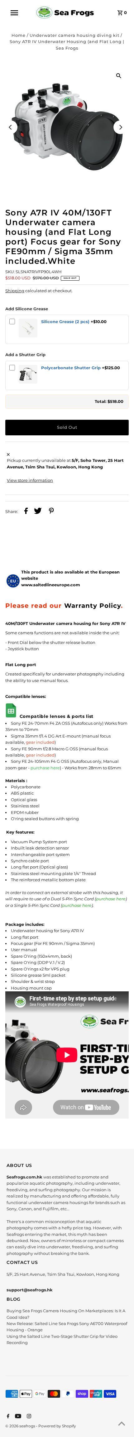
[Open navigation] (18, 13)
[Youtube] (17, 1416)
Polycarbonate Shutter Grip (71, 367)
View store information (30, 480)
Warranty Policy (92, 605)
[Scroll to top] (121, 1424)
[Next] (120, 127)
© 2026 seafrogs (20, 1426)
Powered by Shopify (57, 1426)
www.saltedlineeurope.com (50, 585)
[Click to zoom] (119, 75)
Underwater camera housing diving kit (74, 35)
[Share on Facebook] (26, 512)
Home (19, 35)
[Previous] (10, 127)
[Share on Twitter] (38, 512)
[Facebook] (7, 1416)
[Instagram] (28, 1416)
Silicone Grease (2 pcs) (65, 321)
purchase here (45, 768)
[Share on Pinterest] (51, 512)
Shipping (14, 290)
